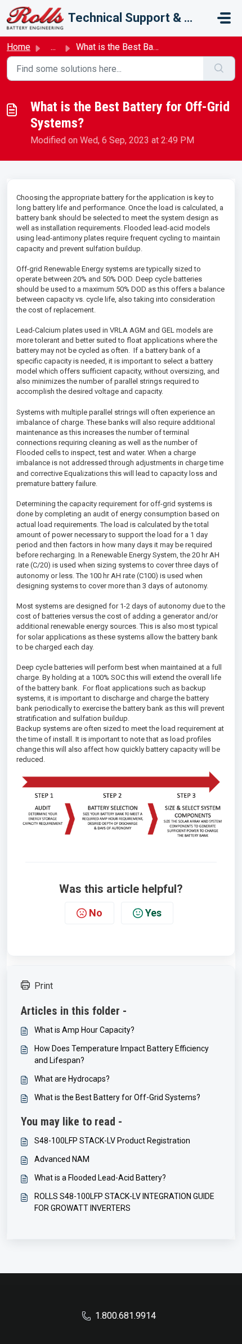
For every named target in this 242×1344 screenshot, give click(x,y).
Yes (153, 913)
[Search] (219, 68)
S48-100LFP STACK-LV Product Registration (112, 1140)
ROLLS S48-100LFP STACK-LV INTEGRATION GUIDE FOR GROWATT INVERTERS (124, 1202)
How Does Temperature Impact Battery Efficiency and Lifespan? (121, 1054)
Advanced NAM (61, 1159)
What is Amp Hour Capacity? (84, 1029)
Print (43, 985)
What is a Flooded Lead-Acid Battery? (100, 1177)
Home (18, 47)
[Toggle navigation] (224, 18)
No (95, 913)
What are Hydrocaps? (72, 1078)
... (53, 47)
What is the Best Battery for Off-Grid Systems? (117, 1097)
